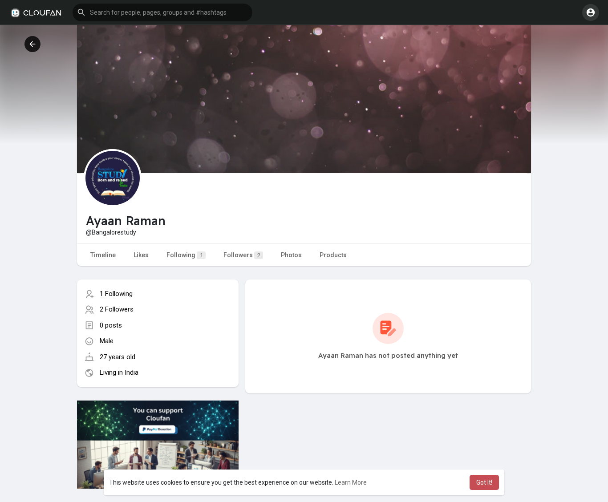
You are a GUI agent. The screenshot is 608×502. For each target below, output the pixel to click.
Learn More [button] (351, 482)
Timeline (103, 255)
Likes (141, 255)
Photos (291, 255)
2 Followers (117, 309)
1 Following (116, 294)
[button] (162, 12)
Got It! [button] (484, 482)
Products (333, 255)
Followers (241, 255)
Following (184, 255)
